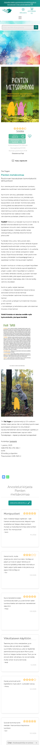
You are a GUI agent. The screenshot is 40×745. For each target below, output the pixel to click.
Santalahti (13, 441)
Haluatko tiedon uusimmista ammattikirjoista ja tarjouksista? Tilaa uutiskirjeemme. (20, 3)
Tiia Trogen (5, 171)
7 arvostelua (20, 131)
